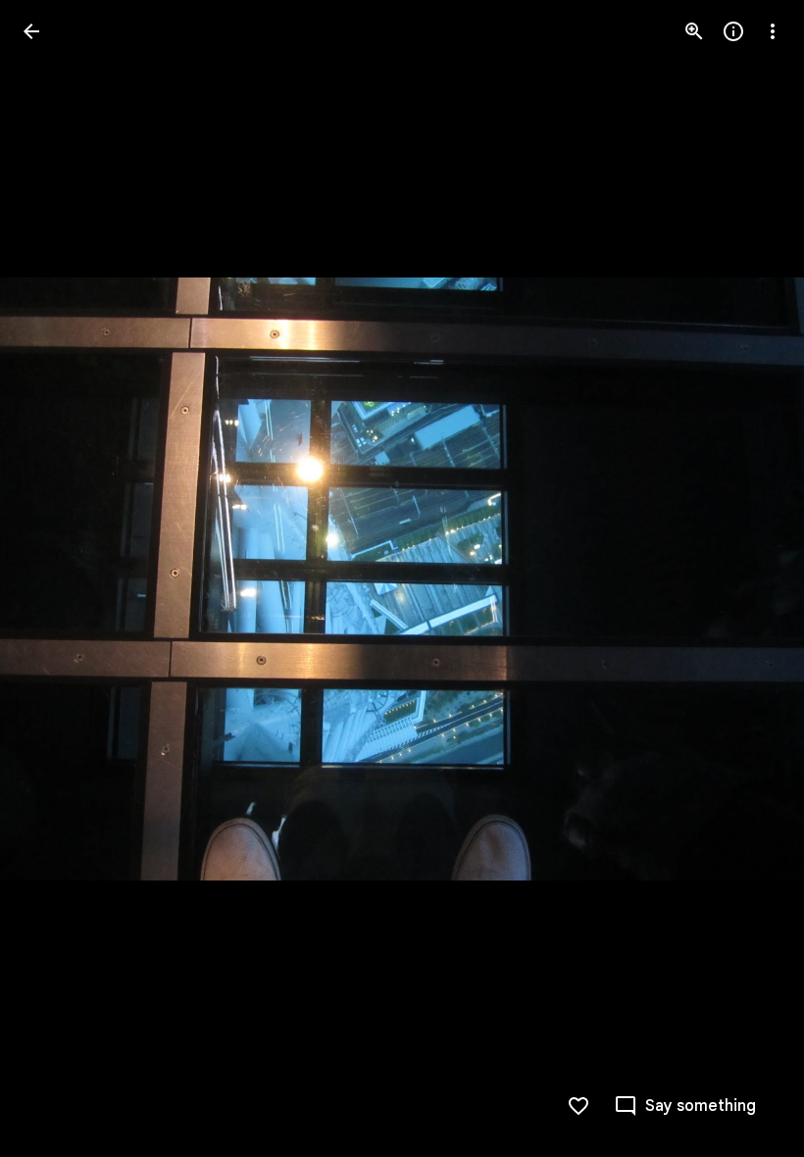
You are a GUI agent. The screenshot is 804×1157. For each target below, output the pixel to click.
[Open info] (733, 31)
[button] (54, 578)
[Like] (578, 1106)
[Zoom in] (694, 31)
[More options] (772, 31)
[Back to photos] (31, 31)
